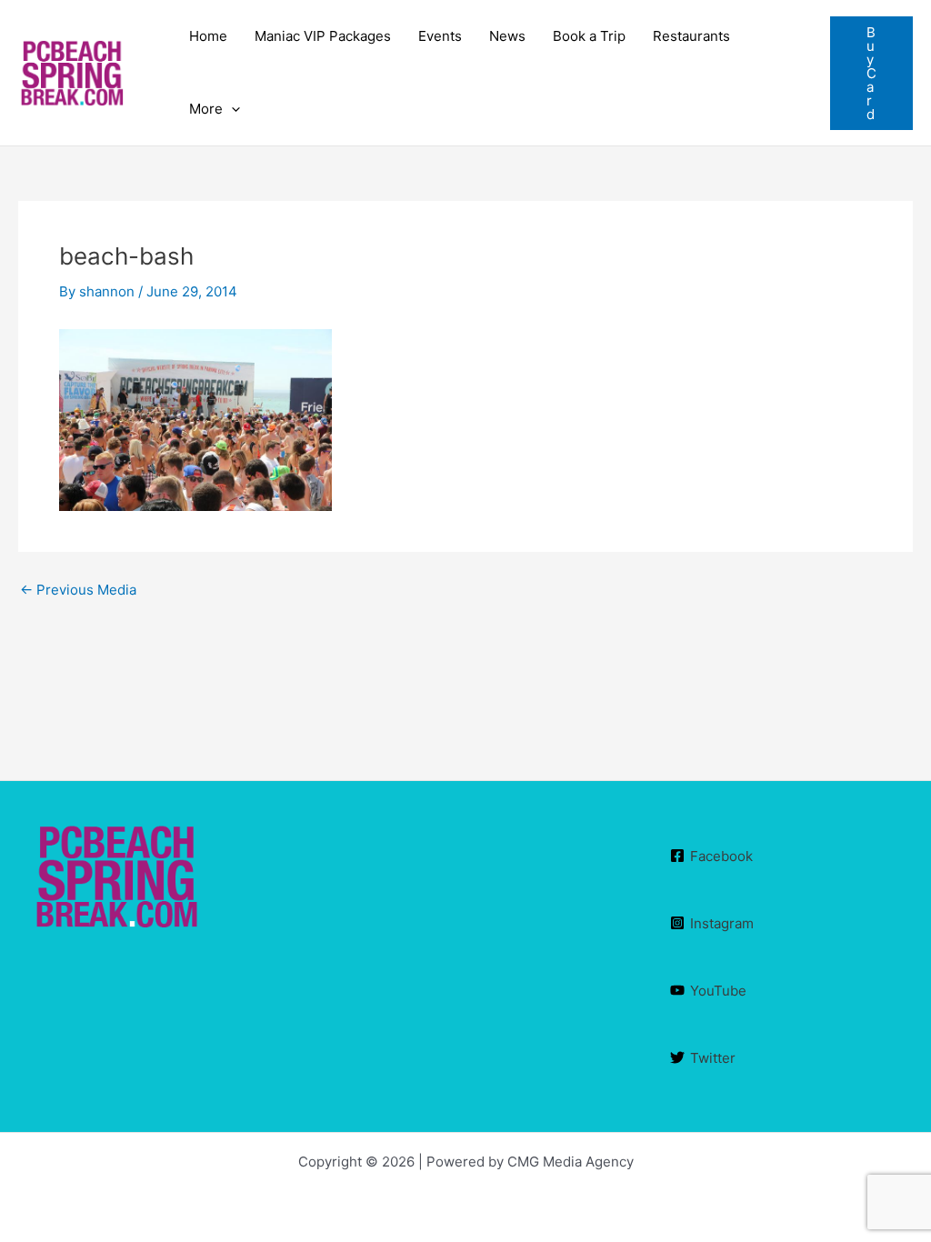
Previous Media (78, 589)
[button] (871, 73)
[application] (231, 109)
